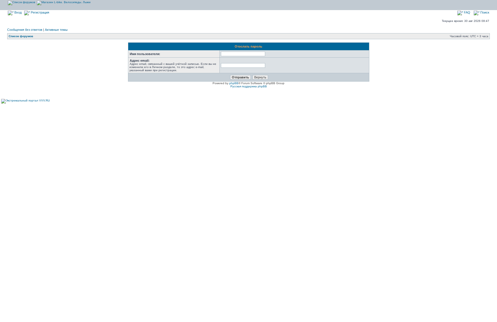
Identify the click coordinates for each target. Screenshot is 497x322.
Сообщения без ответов (24, 29)
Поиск (484, 12)
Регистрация (39, 12)
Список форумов (21, 36)
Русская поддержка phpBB (248, 86)
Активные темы (56, 29)
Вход (18, 12)
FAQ (466, 12)
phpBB (233, 83)
